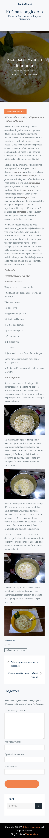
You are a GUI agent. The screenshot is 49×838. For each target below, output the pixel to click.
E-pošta (14, 754)
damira (11, 641)
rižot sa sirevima (16, 650)
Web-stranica (10, 766)
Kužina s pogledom (24, 11)
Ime (12, 742)
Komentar (15, 710)
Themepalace (31, 834)
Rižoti (7, 645)
